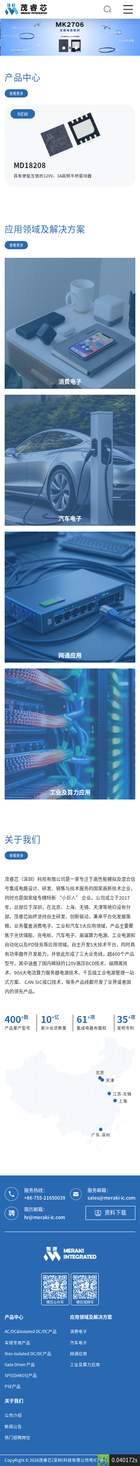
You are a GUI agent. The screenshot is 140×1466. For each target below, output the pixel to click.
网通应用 (78, 1354)
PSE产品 (13, 1386)
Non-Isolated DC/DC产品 (28, 1354)
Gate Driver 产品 (20, 1365)
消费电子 (78, 1331)
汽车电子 (78, 1343)
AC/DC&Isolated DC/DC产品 (31, 1331)
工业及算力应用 (85, 1365)
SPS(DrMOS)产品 (21, 1375)
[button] (63, 48)
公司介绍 (13, 1415)
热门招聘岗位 (17, 1437)
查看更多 (16, 93)
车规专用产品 (17, 1343)
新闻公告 (13, 1427)
